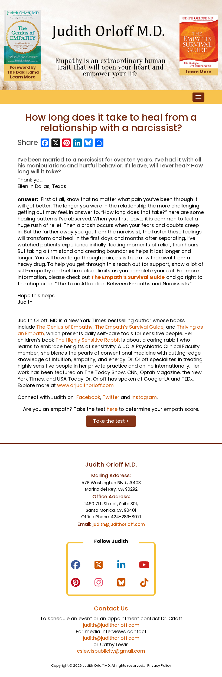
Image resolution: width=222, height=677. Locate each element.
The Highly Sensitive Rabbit (88, 339)
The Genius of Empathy (64, 326)
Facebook (87, 397)
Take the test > (111, 421)
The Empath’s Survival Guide (128, 277)
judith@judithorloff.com (119, 524)
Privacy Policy (159, 665)
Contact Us (111, 608)
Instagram (144, 397)
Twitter (111, 397)
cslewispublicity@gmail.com (111, 651)
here (112, 409)
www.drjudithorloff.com (85, 385)
